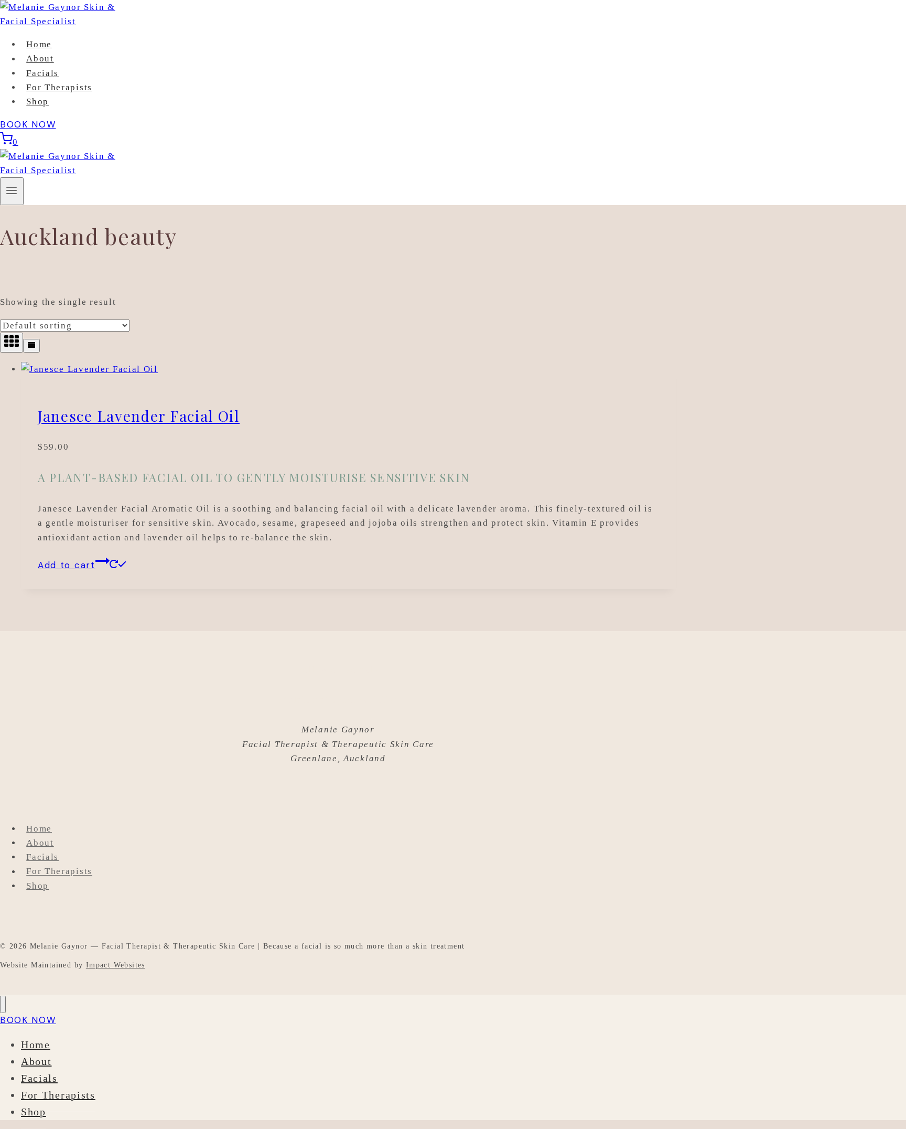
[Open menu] (12, 191)
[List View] (31, 346)
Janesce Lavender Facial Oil (139, 415)
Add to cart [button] (66, 565)
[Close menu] (3, 1004)
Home (39, 44)
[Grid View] (11, 343)
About (40, 59)
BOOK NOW (28, 124)
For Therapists (59, 87)
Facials (42, 73)
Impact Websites (115, 965)
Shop (37, 101)
